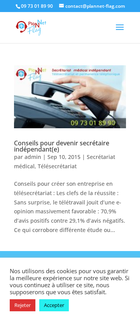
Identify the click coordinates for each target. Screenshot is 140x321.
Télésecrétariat (57, 166)
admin (32, 156)
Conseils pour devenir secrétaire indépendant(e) (61, 146)
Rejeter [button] (22, 305)
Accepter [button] (54, 305)
